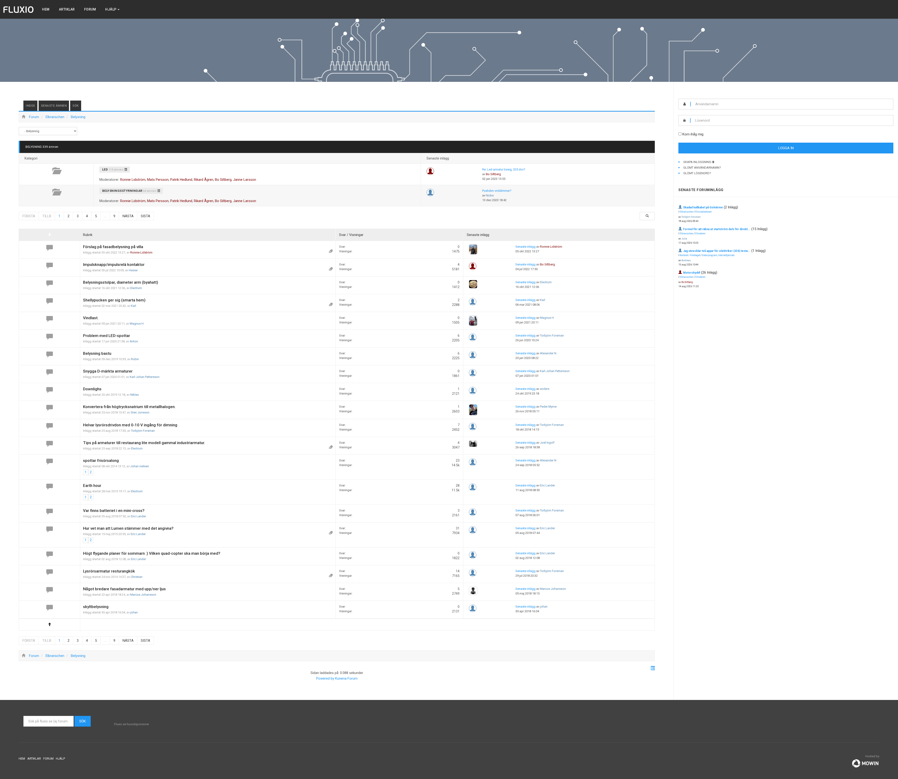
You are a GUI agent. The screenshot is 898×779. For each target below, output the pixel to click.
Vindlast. (90, 317)
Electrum (136, 288)
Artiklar (67, 9)
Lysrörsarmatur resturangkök (109, 571)
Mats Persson (158, 180)
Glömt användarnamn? (702, 167)
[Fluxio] (18, 9)
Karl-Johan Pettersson (144, 377)
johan (134, 612)
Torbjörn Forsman (552, 335)
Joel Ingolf (547, 442)
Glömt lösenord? (697, 173)
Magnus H (137, 323)
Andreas (686, 260)
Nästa (128, 216)
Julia (684, 238)
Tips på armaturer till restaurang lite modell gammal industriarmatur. (144, 442)
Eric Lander (547, 485)
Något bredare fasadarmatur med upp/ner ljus (124, 589)
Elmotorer (700, 233)
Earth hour (92, 485)
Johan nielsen (139, 466)
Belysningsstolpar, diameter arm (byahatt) (120, 282)
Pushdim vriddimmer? (496, 190)
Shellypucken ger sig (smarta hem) (114, 300)
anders (544, 389)
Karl (133, 306)
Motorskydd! (691, 272)
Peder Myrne (548, 406)
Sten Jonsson (140, 412)
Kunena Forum (346, 678)
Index (30, 105)
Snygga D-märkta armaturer (108, 371)
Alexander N (548, 353)
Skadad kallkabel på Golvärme (703, 207)
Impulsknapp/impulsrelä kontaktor (114, 264)
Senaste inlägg (525, 246)
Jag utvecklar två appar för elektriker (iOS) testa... (716, 251)
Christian (136, 577)
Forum (90, 9)
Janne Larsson (244, 180)
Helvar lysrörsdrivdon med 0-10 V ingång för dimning (130, 425)
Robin (135, 359)
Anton (134, 341)
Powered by (325, 678)
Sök (75, 105)
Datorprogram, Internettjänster (718, 255)
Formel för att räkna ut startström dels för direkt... (716, 229)
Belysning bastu (97, 353)
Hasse (133, 270)
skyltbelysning (96, 606)
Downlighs (92, 389)
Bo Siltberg (223, 180)
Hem (46, 9)
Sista (145, 216)
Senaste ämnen (54, 105)
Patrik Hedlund (181, 180)
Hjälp (111, 9)
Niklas (134, 394)
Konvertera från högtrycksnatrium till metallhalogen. (129, 406)
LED (105, 169)
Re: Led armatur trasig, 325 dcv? (503, 169)
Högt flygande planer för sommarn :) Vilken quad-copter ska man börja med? (151, 553)
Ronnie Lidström (132, 180)
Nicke (490, 195)
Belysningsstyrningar (122, 190)
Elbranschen (686, 211)
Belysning (33, 147)
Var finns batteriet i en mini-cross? (114, 510)
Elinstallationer (703, 211)
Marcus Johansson (143, 594)
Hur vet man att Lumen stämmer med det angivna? (128, 528)
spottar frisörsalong (101, 460)
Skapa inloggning (697, 162)
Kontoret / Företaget (690, 255)
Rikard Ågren (203, 180)
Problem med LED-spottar (106, 335)
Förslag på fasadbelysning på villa (113, 246)
